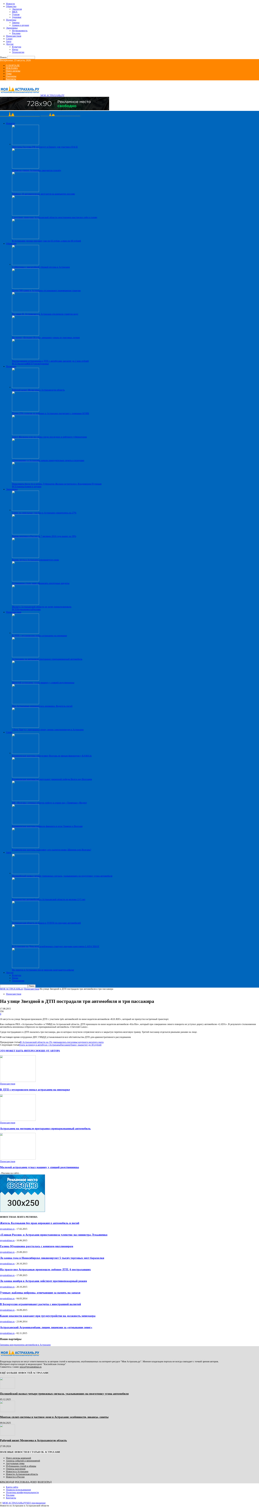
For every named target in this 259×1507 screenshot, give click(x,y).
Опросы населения (15, 1468)
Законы (15, 22)
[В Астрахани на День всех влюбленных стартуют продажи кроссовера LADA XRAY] (25, 943)
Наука (15, 49)
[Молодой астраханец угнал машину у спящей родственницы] (25, 680)
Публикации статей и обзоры (21, 1466)
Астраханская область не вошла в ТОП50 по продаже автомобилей (46, 923)
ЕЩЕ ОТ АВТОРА (49, 1050)
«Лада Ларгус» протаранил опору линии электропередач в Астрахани (48, 729)
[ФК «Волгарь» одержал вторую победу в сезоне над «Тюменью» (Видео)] (25, 800)
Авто (8, 41)
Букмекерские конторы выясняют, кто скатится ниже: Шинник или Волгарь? (51, 849)
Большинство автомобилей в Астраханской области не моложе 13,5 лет (48, 899)
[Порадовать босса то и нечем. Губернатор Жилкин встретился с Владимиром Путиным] (25, 481)
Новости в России (15, 1477)
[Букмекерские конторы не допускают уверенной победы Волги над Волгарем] (25, 776)
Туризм (15, 14)
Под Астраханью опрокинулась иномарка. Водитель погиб (42, 706)
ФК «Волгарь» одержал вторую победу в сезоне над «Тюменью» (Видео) (49, 802)
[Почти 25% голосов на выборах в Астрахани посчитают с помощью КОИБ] (25, 410)
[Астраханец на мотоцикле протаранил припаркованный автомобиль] (25, 656)
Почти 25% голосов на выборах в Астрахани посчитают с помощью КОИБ (50, 413)
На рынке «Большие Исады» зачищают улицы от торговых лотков (46, 337)
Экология (17, 9)
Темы (9, 73)
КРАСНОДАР (7, 1482)
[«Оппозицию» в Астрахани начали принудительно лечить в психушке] (25, 457)
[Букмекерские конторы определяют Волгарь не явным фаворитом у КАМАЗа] (25, 753)
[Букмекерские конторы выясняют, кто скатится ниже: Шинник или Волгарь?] (25, 847)
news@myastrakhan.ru (31, 1367)
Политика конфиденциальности (22, 1492)
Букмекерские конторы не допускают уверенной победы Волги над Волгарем (52, 779)
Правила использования (18, 1489)
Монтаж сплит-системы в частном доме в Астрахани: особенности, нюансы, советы (54, 1417)
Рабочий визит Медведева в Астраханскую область (38, 390)
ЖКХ (15, 11)
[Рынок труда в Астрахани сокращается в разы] (25, 557)
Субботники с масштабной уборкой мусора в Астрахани (41, 267)
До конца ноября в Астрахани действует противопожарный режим (43, 1281)
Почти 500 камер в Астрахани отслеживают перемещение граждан (46, 290)
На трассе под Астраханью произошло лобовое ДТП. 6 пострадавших (45, 1269)
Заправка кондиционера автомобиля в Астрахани (25, 1344)
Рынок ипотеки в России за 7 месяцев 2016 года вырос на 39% (44, 536)
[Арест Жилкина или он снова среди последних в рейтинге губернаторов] (25, 434)
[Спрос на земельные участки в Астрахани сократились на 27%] (25, 510)
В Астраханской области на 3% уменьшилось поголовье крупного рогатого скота (62, 1042)
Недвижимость (19, 30)
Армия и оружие (20, 25)
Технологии (18, 52)
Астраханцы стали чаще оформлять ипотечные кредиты (40, 583)
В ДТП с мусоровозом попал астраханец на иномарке (39, 635)
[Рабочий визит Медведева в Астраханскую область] (25, 387)
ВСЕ (14, 363)
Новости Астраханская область (22, 1474)
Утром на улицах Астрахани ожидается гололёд (36, 170)
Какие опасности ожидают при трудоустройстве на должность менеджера (47, 1315)
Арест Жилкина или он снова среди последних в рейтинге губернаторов (49, 437)
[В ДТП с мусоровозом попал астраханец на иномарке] (25, 633)
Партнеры (11, 76)
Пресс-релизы (13, 71)
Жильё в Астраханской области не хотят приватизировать (41, 606)
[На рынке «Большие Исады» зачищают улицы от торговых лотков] (25, 335)
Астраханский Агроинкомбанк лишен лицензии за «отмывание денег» (46, 1327)
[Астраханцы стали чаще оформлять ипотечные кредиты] (25, 580)
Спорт (9, 38)
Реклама (16, 33)
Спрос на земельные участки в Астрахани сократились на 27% (44, 512)
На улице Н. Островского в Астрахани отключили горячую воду (45, 314)
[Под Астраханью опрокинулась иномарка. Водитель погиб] (25, 703)
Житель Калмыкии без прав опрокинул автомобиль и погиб (39, 1223)
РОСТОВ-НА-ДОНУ (25, 1482)
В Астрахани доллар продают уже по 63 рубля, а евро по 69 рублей (46, 241)
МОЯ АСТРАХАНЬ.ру (11, 989)
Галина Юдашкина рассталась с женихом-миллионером (36, 1246)
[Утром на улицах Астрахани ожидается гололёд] (25, 167)
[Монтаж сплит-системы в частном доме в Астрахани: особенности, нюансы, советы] (7, 1411)
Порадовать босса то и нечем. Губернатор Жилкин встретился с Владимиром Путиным (56, 484)
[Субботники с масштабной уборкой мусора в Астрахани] (25, 264)
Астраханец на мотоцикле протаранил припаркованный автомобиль (47, 659)
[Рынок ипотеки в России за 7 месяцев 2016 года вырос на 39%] (25, 533)
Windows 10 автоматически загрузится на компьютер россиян (43, 194)
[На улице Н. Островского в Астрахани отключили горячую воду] (25, 311)
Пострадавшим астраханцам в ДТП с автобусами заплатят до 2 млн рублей (50, 361)
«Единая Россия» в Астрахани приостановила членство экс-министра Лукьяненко (53, 1234)
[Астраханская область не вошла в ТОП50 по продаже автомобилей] (25, 920)
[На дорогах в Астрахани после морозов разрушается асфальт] (25, 967)
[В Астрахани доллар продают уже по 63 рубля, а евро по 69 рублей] (25, 238)
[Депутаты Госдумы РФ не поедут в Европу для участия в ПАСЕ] (25, 144)
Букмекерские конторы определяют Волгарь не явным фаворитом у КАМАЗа (52, 755)
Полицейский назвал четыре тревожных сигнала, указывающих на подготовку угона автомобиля (62, 876)
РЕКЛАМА (12, 68)
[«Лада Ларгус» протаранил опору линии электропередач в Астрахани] (25, 727)
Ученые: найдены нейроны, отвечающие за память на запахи (40, 1292)
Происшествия (13, 36)
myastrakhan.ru (7, 1229)
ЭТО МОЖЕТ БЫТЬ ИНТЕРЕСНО (19, 1050)
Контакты (11, 79)
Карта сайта (12, 1487)
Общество (11, 6)
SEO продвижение (36, 1503)
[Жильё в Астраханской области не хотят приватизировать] (25, 604)
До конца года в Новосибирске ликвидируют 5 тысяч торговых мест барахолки (52, 1257)
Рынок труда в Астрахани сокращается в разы (35, 559)
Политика (11, 20)
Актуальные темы (15, 1463)
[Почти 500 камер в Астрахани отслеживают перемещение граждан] (25, 288)
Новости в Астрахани (17, 1471)
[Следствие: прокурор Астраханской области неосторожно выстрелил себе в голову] (25, 214)
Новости (10, 3)
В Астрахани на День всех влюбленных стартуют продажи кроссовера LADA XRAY (55, 946)
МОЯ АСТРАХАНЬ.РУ (14, 1503)
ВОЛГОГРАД (45, 1482)
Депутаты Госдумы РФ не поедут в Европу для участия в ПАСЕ (45, 147)
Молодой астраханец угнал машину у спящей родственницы (43, 682)
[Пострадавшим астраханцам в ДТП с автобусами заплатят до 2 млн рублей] (25, 358)
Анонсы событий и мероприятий (23, 1460)
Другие (9, 44)
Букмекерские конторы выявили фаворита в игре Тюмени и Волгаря (47, 826)
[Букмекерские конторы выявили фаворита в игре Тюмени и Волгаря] (25, 823)
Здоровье (16, 17)
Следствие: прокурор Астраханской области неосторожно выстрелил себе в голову (54, 217)
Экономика (12, 28)
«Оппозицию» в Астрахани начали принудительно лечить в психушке (48, 460)
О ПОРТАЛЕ (13, 65)
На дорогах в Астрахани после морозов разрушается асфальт (43, 970)
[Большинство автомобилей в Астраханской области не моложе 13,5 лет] (25, 896)
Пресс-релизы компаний (18, 1458)
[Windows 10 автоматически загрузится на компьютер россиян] (25, 191)
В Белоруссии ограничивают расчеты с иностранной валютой (40, 1304)
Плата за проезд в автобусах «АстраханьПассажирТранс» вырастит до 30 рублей (60, 1045)
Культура (16, 46)
